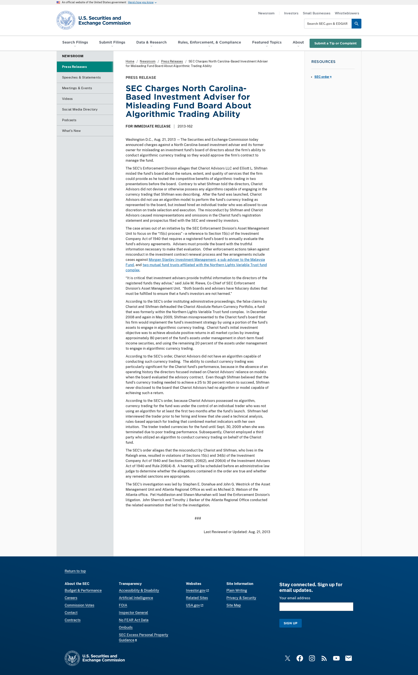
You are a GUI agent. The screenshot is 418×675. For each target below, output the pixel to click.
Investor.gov (196, 590)
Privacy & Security (241, 598)
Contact (71, 613)
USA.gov (193, 605)
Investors (291, 13)
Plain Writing (236, 590)
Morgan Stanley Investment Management (182, 260)
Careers (71, 598)
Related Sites (197, 598)
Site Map (233, 605)
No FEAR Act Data (133, 620)
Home (130, 61)
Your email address (294, 598)
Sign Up (290, 623)
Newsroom (266, 13)
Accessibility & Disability (139, 590)
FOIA (123, 605)
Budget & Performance (83, 590)
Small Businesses (316, 13)
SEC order (321, 77)
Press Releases (172, 61)
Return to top (75, 571)
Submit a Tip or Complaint (335, 43)
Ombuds (126, 627)
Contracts (73, 620)
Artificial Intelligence (136, 598)
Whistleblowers (347, 13)
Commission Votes (79, 605)
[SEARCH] (356, 24)
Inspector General (133, 613)
